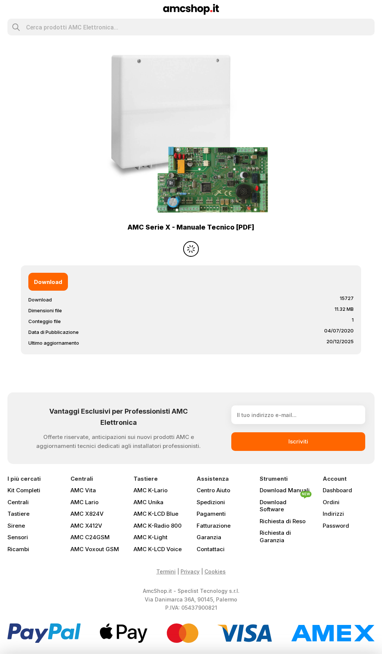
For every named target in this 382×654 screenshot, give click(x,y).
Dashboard (337, 490)
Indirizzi (333, 513)
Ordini (331, 502)
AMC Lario (84, 502)
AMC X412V (86, 525)
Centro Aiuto (213, 490)
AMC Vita (83, 490)
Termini (166, 571)
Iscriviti (298, 441)
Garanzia (209, 537)
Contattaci (211, 549)
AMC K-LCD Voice (158, 549)
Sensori (17, 537)
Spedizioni (211, 502)
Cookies (215, 571)
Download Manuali (285, 490)
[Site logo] (191, 9)
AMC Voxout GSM (95, 549)
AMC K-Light (150, 537)
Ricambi (18, 549)
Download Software (285, 504)
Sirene (16, 525)
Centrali (18, 502)
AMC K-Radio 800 (158, 525)
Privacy (190, 571)
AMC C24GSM (90, 537)
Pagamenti (211, 513)
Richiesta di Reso (283, 521)
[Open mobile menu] (11, 9)
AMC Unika (148, 502)
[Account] (371, 9)
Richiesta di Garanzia (275, 536)
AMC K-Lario (150, 490)
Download (48, 281)
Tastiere (18, 513)
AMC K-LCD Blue (156, 513)
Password (336, 525)
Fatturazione (214, 525)
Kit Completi (23, 490)
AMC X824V (87, 513)
